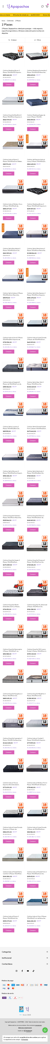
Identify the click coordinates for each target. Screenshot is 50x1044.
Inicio (3, 21)
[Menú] (3, 7)
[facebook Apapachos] (22, 971)
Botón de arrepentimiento (25, 1028)
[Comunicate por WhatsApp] (45, 1030)
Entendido (24, 1039)
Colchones (10, 21)
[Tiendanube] (25, 1032)
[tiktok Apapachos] (33, 971)
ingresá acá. (38, 1025)
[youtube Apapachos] (28, 971)
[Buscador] (42, 7)
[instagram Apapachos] (16, 971)
